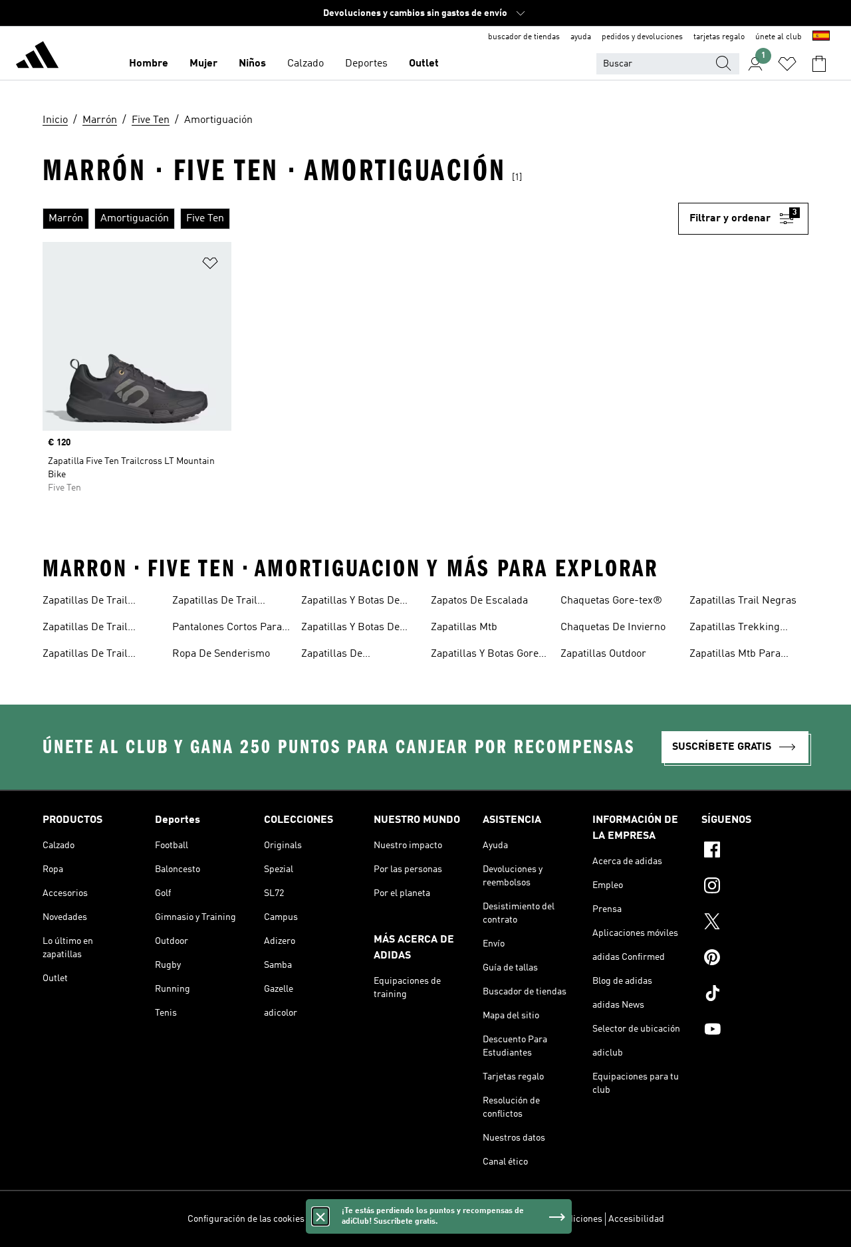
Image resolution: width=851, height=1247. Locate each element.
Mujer (203, 63)
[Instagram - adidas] (754, 887)
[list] (360, 218)
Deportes (366, 63)
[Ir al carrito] (819, 64)
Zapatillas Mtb (464, 627)
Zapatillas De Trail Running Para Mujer (219, 602)
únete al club (778, 37)
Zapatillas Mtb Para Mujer (735, 655)
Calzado (305, 63)
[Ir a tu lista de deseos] (787, 64)
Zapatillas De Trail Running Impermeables (98, 628)
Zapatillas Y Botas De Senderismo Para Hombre (350, 628)
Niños (252, 63)
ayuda (580, 37)
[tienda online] (37, 57)
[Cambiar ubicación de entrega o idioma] (821, 37)
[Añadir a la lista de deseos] (210, 266)
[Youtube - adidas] (754, 1031)
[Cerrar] (320, 1216)
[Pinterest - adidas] (754, 959)
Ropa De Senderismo (221, 654)
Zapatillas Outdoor (603, 654)
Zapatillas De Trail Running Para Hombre (95, 655)
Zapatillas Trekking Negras (734, 628)
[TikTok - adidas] (754, 995)
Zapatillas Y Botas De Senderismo (350, 602)
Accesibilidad (636, 1219)
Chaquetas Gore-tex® (611, 601)
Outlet (424, 63)
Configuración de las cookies (245, 1219)
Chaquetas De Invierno (613, 627)
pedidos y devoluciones (642, 37)
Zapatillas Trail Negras (742, 601)
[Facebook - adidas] (754, 851)
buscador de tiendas (524, 37)
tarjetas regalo (719, 37)
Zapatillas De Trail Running (85, 602)
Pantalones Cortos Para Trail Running (227, 628)
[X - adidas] (754, 923)
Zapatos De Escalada (479, 601)
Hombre (148, 63)
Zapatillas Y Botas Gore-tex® (487, 655)
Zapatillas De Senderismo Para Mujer (356, 655)
